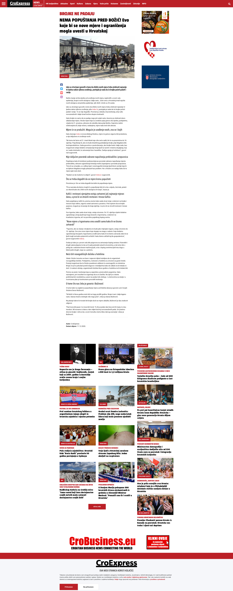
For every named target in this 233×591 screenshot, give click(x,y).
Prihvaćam (69, 587)
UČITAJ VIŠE (97, 506)
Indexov (99, 175)
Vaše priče (104, 4)
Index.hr (95, 109)
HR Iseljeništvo (52, 4)
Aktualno (64, 4)
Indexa (81, 239)
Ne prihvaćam (88, 587)
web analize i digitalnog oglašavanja (135, 577)
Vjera (95, 4)
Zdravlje (136, 4)
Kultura (80, 4)
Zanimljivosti (125, 4)
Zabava (88, 4)
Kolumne (114, 4)
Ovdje (116, 579)
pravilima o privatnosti (157, 579)
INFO (144, 4)
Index (78, 134)
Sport (72, 4)
